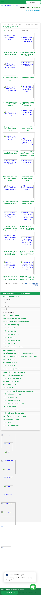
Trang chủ (6, 24)
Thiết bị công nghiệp (10, 397)
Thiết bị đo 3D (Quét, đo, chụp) (13, 403)
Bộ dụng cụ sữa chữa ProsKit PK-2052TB (10, 53)
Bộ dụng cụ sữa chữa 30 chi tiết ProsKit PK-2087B (10, 79)
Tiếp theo (35, 283)
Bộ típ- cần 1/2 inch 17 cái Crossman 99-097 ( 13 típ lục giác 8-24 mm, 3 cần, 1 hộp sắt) (27, 278)
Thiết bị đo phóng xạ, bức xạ (13, 347)
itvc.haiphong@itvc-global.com (16, 541)
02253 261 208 (10, 592)
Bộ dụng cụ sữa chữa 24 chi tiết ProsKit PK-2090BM (10, 103)
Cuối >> (35, 285)
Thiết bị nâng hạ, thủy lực (12, 394)
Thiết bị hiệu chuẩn (9, 366)
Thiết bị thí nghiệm (9, 331)
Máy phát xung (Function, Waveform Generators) (20, 356)
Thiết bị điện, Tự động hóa (12, 378)
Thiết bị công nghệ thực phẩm (13, 413)
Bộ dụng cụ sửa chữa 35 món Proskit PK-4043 (10, 152)
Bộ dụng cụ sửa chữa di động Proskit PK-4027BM (27, 203)
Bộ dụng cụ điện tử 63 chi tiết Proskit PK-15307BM (10, 178)
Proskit (10, 31)
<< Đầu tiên (15, 283)
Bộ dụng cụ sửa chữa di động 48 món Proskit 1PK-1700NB (10, 203)
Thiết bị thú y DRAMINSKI (11, 426)
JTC (27, 31)
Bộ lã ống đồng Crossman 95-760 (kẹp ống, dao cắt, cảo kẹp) (10, 228)
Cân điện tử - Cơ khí (9, 407)
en (29, 7)
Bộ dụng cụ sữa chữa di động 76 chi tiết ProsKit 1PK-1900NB (27, 103)
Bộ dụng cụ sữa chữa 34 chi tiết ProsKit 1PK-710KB (27, 128)
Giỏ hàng (36, 7)
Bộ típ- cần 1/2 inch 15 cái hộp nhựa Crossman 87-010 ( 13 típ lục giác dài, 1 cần (10, 278)
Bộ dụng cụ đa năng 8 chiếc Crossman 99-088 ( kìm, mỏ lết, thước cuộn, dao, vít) (27, 253)
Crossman (17, 31)
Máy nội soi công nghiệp (11, 381)
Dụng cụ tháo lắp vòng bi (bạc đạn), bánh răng (19, 391)
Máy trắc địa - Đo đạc (10, 385)
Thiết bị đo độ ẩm (9, 344)
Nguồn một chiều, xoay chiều (13, 375)
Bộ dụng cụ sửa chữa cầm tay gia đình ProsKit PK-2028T (10, 253)
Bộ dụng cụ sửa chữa (32, 24)
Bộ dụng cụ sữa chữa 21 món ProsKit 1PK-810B (27, 78)
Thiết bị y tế (7, 422)
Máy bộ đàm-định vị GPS (11, 419)
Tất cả (5, 31)
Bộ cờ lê (5, 303)
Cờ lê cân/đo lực (7, 300)
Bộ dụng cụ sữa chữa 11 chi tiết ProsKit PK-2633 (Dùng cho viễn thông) (27, 153)
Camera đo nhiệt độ (9, 350)
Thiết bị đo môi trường (11, 334)
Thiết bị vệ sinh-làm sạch (11, 400)
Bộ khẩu (5, 309)
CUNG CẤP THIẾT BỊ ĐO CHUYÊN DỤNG (14, 318)
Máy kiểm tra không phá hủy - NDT (14, 416)
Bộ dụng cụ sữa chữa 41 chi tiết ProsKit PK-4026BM (27, 178)
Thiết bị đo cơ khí (9, 328)
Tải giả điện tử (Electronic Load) (14, 372)
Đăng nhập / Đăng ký (33, 10)
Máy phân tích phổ (9, 359)
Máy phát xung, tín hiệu (11, 315)
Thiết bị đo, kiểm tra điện (11, 325)
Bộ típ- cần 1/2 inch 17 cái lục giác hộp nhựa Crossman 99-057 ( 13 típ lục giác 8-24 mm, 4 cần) (27, 229)
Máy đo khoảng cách (10, 363)
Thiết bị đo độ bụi (9, 337)
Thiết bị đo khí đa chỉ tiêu (11, 340)
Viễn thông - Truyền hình (11, 410)
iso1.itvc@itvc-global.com (14, 568)
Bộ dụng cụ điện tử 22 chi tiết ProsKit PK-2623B (10, 128)
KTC (23, 31)
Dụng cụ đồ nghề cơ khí (18, 24)
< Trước (22, 283)
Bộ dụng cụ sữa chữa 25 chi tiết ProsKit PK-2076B (27, 54)
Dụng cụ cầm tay (8, 388)
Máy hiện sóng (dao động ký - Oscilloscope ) (18, 353)
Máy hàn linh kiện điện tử (11, 369)
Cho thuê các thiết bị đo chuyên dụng (16, 322)
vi (27, 7)
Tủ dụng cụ (6, 306)
